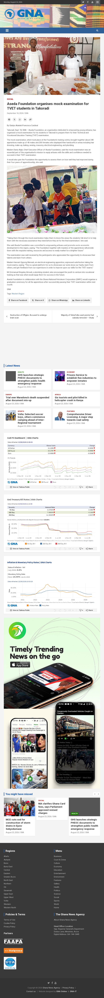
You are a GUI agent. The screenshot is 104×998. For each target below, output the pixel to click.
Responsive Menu (97, 2)
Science (57, 894)
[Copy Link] (30, 119)
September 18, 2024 (15, 113)
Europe (9, 395)
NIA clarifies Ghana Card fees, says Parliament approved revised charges (19, 808)
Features (71, 411)
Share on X (39, 300)
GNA (26, 113)
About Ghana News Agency (65, 920)
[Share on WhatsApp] (20, 119)
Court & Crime (60, 860)
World (56, 904)
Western (7, 904)
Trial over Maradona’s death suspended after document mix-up (27, 399)
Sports (21, 411)
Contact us (31, 991)
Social (10, 99)
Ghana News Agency (51, 988)
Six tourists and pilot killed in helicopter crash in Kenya (71, 399)
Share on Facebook (19, 300)
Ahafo (6, 856)
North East (8, 880)
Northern (7, 884)
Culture (57, 863)
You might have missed (19, 794)
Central (7, 870)
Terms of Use (9, 920)
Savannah (8, 890)
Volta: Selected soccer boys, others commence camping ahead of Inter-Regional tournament (31, 418)
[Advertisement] (52, 344)
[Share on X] (14, 119)
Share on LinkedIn (82, 300)
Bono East (8, 866)
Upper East (8, 894)
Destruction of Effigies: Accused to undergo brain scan (28, 316)
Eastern (7, 873)
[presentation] (95, 794)
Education (58, 870)
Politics (57, 890)
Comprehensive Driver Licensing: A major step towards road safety (80, 417)
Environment (59, 877)
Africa (58, 395)
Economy (71, 372)
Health (21, 372)
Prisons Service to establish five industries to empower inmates (81, 378)
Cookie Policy (9, 923)
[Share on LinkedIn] (25, 119)
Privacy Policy (9, 927)
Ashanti (7, 860)
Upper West (8, 897)
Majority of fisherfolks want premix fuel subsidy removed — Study (77, 316)
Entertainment (60, 873)
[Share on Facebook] (9, 119)
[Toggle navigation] (7, 30)
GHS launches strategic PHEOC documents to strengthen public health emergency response (31, 379)
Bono (6, 863)
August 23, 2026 (24, 387)
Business (58, 856)
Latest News (13, 365)
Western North (10, 907)
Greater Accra (9, 877)
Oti (5, 887)
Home (56, 907)
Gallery (56, 884)
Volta (6, 901)
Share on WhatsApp (59, 300)
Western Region (18, 294)
